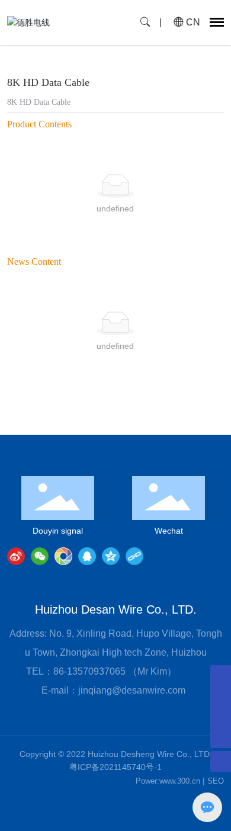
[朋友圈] (63, 556)
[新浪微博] (16, 556)
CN (192, 22)
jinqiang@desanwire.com (131, 690)
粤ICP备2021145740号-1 (115, 767)
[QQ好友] (87, 556)
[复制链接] (134, 556)
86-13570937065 (90, 671)
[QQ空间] (111, 556)
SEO (215, 781)
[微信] (40, 556)
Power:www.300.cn (168, 781)
